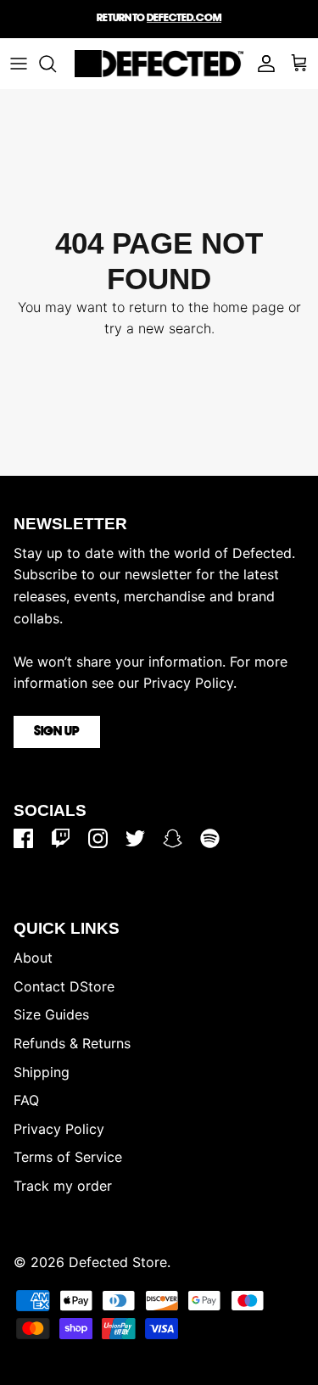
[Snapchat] (172, 838)
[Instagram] (98, 838)
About (33, 957)
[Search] (56, 63)
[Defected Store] (159, 63)
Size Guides (51, 1014)
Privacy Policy (59, 1128)
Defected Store (118, 1262)
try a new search (157, 328)
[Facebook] (23, 838)
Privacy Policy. (190, 682)
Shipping (42, 1072)
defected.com (184, 18)
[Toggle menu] (18, 63)
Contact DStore (64, 986)
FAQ (26, 1100)
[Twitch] (60, 838)
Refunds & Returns (72, 1043)
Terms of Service (68, 1156)
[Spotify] (210, 838)
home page (248, 307)
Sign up (57, 732)
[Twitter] (135, 838)
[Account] (262, 63)
